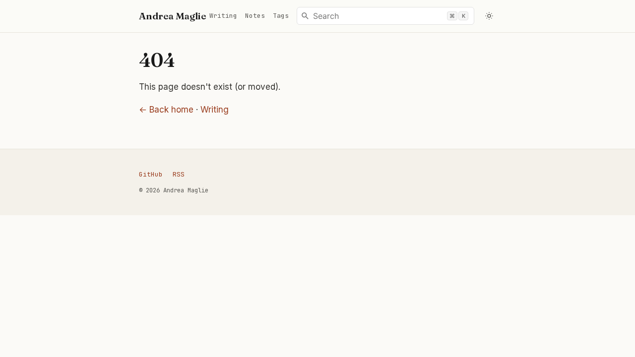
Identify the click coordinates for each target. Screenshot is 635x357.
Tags (281, 15)
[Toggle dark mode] (489, 16)
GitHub (151, 174)
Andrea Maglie (172, 16)
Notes (255, 15)
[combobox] (385, 16)
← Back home (166, 110)
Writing (223, 15)
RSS (179, 174)
